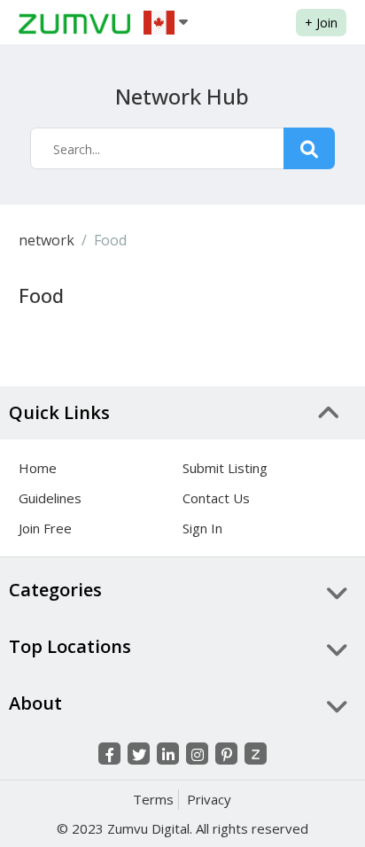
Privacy (209, 799)
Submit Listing (225, 468)
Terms (153, 799)
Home (38, 468)
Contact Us (216, 498)
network (46, 240)
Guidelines (50, 498)
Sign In (202, 528)
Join (321, 22)
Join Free (45, 528)
